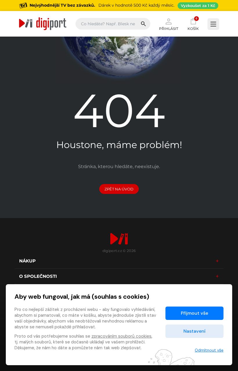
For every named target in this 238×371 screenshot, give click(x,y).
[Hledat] (145, 24)
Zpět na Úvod (119, 189)
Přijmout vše (194, 313)
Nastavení (194, 331)
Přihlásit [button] (168, 28)
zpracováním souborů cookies (121, 336)
